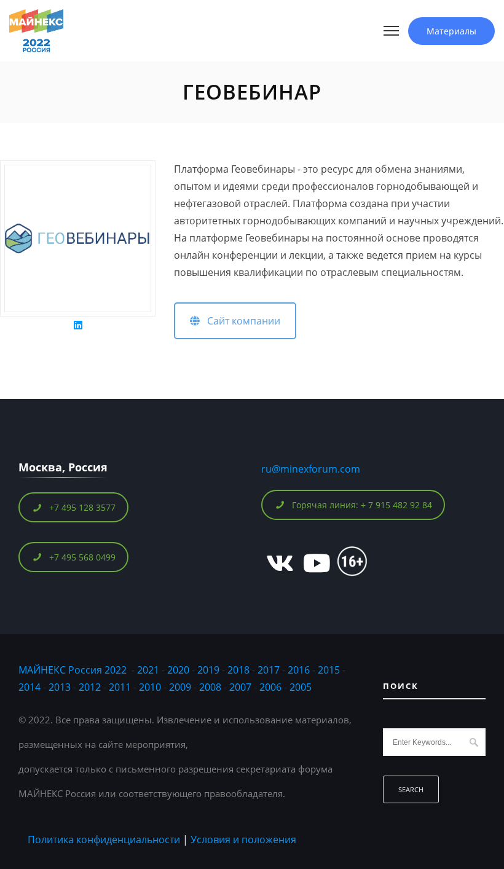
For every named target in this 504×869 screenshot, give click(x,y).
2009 (180, 687)
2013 (60, 687)
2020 (178, 670)
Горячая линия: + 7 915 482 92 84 (362, 505)
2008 (210, 687)
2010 (150, 687)
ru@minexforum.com (310, 469)
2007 (240, 687)
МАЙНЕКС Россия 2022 (72, 670)
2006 (270, 687)
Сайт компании (240, 321)
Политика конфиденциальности (104, 839)
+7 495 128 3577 (82, 507)
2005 (300, 687)
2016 (299, 670)
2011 (120, 687)
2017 (269, 670)
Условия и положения (243, 839)
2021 (148, 670)
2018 (239, 670)
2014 (29, 687)
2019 (208, 670)
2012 (90, 687)
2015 (329, 670)
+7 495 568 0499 (82, 557)
